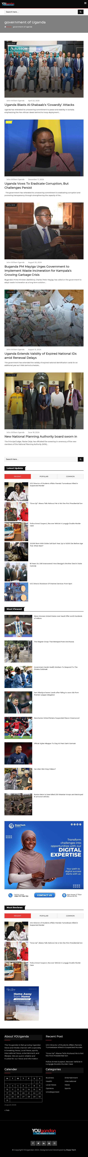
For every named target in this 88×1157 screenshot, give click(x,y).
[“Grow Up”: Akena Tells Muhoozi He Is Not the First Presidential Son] (16, 511)
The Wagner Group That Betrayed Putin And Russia (54, 642)
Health (49, 1081)
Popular (44, 476)
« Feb (6, 1110)
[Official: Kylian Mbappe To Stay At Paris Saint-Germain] (18, 753)
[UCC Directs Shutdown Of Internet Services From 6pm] (16, 591)
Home (8, 27)
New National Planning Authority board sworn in (40, 436)
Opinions (50, 1088)
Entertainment (71, 1078)
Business (50, 1078)
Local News (51, 1085)
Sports (68, 1088)
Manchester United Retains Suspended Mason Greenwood (56, 718)
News (67, 1085)
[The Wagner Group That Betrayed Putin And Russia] (18, 651)
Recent (17, 476)
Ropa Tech (71, 1150)
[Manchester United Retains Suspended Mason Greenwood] (18, 728)
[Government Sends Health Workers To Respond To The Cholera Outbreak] (18, 677)
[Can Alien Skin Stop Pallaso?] (18, 779)
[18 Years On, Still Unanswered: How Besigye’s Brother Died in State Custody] (16, 571)
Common (70, 476)
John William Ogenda (15, 101)
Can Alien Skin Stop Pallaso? (45, 769)
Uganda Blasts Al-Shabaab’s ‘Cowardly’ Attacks (39, 105)
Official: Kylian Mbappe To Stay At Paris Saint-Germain (55, 743)
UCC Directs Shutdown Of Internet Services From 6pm (51, 584)
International (70, 1081)
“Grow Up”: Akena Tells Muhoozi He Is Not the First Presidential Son (56, 503)
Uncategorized (52, 1092)
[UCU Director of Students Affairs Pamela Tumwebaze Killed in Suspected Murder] (16, 491)
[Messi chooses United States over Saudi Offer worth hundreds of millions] (18, 626)
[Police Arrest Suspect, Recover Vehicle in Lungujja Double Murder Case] (16, 531)
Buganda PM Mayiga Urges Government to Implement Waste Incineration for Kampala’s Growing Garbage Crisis (38, 271)
